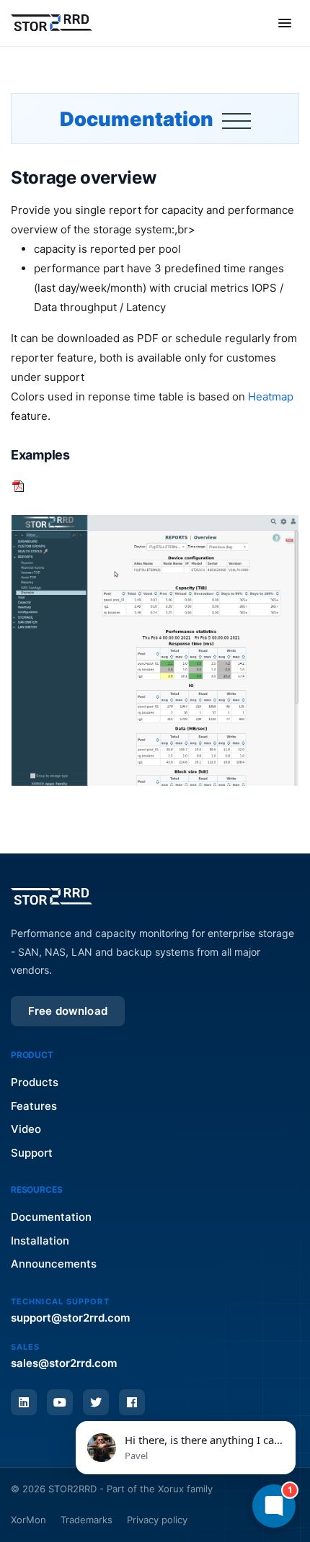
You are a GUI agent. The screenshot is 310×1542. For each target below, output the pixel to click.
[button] (186, 1447)
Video (26, 1129)
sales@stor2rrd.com (64, 1363)
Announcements (54, 1263)
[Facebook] (132, 1402)
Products (34, 1082)
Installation (40, 1240)
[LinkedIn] (24, 1402)
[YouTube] (60, 1402)
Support (32, 1153)
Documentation (138, 119)
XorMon (28, 1519)
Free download (67, 1011)
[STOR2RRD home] (51, 23)
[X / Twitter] (96, 1402)
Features (34, 1106)
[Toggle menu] (284, 23)
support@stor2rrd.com (70, 1317)
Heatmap (270, 396)
